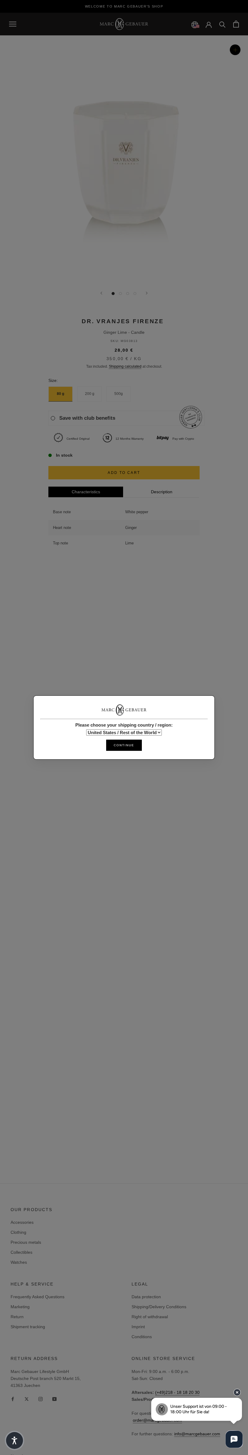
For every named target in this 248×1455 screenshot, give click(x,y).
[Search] (222, 24)
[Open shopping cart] (236, 24)
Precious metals (26, 1242)
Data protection (146, 1296)
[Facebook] (13, 1398)
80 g (60, 394)
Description (161, 491)
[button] (14, 1440)
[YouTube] (54, 1398)
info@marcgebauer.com (197, 1433)
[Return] (101, 293)
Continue (124, 745)
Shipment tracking (28, 1326)
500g (118, 394)
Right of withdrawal (150, 1316)
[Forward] (147, 293)
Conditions (142, 1336)
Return (17, 1316)
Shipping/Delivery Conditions (159, 1306)
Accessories (22, 1222)
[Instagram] (40, 1398)
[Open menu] (12, 24)
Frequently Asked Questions (37, 1296)
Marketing (20, 1306)
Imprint (138, 1326)
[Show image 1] (113, 293)
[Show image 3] (127, 293)
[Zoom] (235, 49)
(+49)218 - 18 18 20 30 (177, 1392)
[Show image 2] (120, 293)
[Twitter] (26, 1398)
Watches (19, 1262)
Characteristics (86, 491)
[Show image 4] (134, 293)
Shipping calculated (125, 366)
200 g (89, 394)
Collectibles (21, 1252)
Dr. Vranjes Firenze (123, 321)
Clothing (18, 1232)
